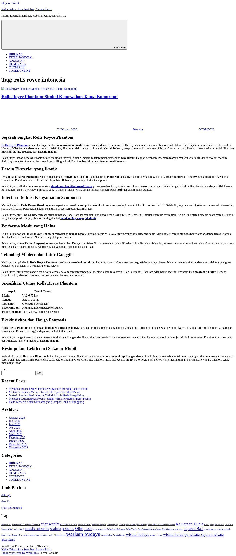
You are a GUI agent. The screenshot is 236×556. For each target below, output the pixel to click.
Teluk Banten (60, 535)
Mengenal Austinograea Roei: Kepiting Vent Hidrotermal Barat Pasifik (50, 398)
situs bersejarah (223, 529)
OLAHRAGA (17, 64)
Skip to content (10, 3)
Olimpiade (83, 528)
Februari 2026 (17, 437)
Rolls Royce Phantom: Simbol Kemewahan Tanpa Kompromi (59, 96)
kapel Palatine (154, 525)
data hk (5, 501)
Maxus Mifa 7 (7, 529)
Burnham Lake (70, 525)
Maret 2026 (15, 434)
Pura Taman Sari (145, 529)
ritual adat (156, 529)
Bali (62, 525)
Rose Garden (167, 529)
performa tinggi (99, 529)
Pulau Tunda (131, 529)
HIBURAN (16, 54)
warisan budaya (83, 534)
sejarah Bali (193, 528)
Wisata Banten (119, 535)
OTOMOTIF (16, 67)
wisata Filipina (156, 535)
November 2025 (18, 447)
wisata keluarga (176, 534)
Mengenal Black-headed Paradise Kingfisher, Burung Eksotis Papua (48, 388)
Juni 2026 (14, 424)
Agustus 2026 (17, 417)
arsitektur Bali (18, 525)
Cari (3, 369)
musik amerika (37, 528)
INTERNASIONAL (21, 57)
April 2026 (15, 430)
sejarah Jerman (210, 529)
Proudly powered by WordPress (20, 552)
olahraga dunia (62, 528)
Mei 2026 (14, 427)
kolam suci (219, 525)
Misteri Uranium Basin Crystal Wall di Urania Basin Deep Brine (46, 395)
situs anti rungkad (11, 507)
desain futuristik (84, 525)
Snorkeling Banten (9, 535)
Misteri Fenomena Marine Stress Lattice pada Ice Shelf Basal (44, 392)
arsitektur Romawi (32, 525)
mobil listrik (19, 529)
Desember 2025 (18, 444)
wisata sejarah (201, 534)
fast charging (112, 525)
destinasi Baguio (99, 525)
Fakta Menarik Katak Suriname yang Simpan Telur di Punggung (46, 402)
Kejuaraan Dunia (190, 524)
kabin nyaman (125, 525)
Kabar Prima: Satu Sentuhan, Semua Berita (26, 9)
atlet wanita (50, 524)
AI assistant (6, 525)
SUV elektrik (23, 535)
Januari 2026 (16, 440)
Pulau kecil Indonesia (116, 529)
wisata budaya (137, 534)
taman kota (34, 535)
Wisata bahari (106, 535)
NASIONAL (16, 60)
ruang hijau (178, 529)
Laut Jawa (229, 525)
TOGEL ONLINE (20, 70)
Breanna (138, 129)
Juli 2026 (14, 420)
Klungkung (209, 525)
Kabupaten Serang (139, 525)
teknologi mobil (47, 535)
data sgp (6, 495)
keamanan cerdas (167, 525)
